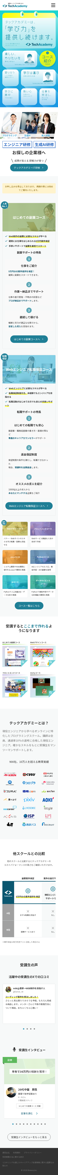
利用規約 (16, 1152)
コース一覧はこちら (29, 605)
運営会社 (6, 1152)
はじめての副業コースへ (27, 339)
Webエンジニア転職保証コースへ (27, 506)
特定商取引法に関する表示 (13, 1157)
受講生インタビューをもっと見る (29, 1137)
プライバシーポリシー (33, 1152)
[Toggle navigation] (53, 5)
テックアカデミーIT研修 (27, 167)
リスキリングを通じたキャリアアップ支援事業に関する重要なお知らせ (28, 1164)
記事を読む (27, 1113)
